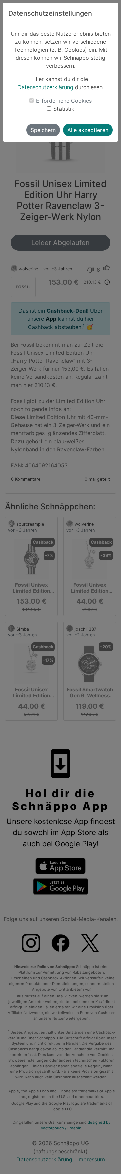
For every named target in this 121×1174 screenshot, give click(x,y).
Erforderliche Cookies (64, 100)
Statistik (63, 108)
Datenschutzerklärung (45, 87)
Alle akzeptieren (87, 130)
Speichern (43, 130)
